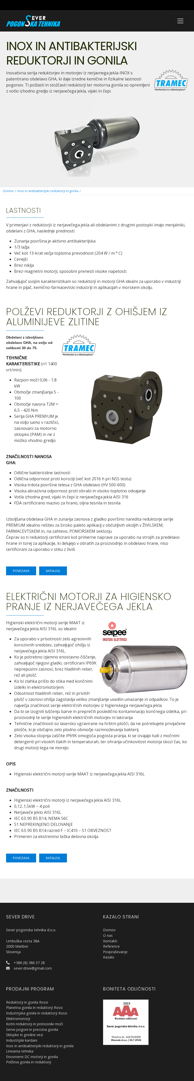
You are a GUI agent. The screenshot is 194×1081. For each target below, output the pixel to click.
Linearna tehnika (19, 1051)
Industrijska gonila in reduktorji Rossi (36, 1013)
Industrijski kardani (21, 1040)
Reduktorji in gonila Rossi (27, 1002)
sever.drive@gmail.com (33, 968)
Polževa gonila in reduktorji (28, 1062)
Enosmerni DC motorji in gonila (32, 1056)
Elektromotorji (18, 1018)
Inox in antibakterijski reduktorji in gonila (47, 191)
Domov (8, 191)
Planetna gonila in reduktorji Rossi (34, 1007)
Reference (111, 946)
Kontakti (110, 941)
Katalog (53, 570)
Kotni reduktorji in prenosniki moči (34, 1024)
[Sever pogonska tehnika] (33, 20)
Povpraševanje (115, 951)
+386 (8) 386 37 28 (29, 962)
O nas (108, 935)
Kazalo (108, 957)
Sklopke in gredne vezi (24, 1034)
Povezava (21, 570)
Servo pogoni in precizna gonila (32, 1029)
